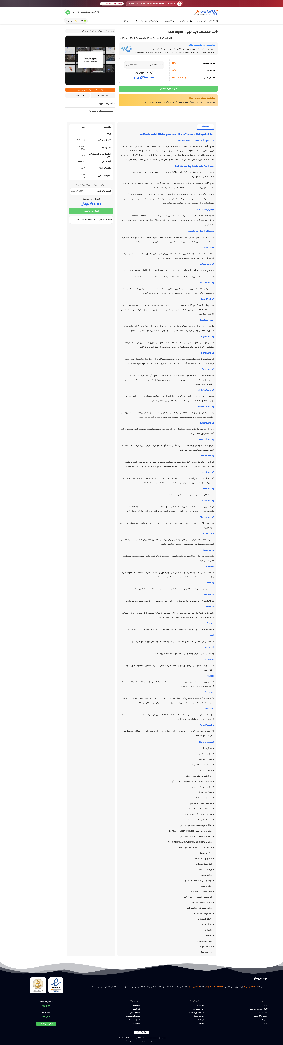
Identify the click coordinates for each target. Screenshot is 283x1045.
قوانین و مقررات (144, 1041)
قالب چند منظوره (134, 1020)
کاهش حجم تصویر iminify (258, 1009)
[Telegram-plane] (138, 1032)
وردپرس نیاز (111, 31)
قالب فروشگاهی (135, 1013)
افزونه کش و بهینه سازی (196, 1013)
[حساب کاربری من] (73, 12)
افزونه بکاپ (200, 1020)
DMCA (126, 1041)
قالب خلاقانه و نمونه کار (88, 31)
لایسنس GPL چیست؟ (260, 1016)
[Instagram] (141, 1032)
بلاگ (265, 1006)
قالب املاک (136, 1023)
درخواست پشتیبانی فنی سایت (113, 3)
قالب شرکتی (136, 1009)
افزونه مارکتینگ (199, 1016)
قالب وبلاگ (136, 1006)
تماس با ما (264, 1020)
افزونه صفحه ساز (198, 1009)
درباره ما (264, 1023)
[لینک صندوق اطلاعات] (168, 100)
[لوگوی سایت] (205, 12)
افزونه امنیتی (199, 1006)
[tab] (205, 126)
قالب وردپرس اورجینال (101, 31)
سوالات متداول (154, 1041)
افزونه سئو (200, 1023)
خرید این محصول (168, 88)
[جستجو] (78, 12)
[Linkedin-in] (145, 1032)
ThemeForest (88, 220)
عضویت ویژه (263, 1013)
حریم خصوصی (134, 1041)
